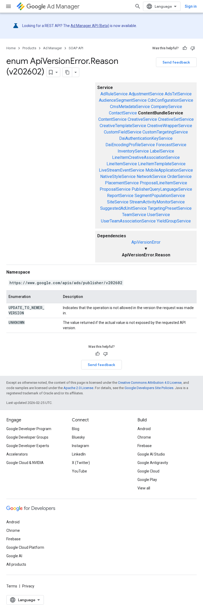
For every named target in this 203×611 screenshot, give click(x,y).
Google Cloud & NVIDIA (25, 463)
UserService (158, 214)
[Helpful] (185, 48)
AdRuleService (114, 93)
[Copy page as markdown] (67, 72)
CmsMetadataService (130, 106)
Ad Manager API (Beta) (90, 26)
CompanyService (166, 106)
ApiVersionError (145, 242)
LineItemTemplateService (162, 163)
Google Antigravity (152, 463)
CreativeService (142, 119)
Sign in (191, 6)
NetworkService (151, 176)
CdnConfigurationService (170, 100)
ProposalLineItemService (163, 182)
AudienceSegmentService (123, 100)
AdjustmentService (146, 93)
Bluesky (78, 437)
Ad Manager (63, 6)
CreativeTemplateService (123, 125)
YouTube (79, 471)
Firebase (144, 446)
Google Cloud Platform (25, 547)
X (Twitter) (81, 463)
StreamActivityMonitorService (157, 201)
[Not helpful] (193, 48)
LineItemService (122, 163)
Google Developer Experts (27, 446)
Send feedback (176, 62)
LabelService (162, 151)
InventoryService (133, 151)
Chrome (144, 437)
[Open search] (138, 6)
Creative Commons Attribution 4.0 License (150, 383)
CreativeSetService (176, 119)
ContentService (112, 119)
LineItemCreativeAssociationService (146, 157)
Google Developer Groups (27, 437)
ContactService (123, 112)
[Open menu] (8, 6)
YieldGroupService (174, 221)
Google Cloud (148, 471)
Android (144, 429)
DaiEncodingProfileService (130, 144)
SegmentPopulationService (160, 195)
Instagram (80, 446)
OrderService (179, 176)
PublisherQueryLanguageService (162, 189)
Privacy (28, 586)
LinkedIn (79, 454)
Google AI (14, 556)
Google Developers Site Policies (148, 388)
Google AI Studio (151, 454)
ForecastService (171, 144)
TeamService (134, 214)
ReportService (120, 195)
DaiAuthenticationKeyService (146, 138)
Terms (11, 586)
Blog (75, 429)
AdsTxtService (178, 93)
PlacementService (122, 182)
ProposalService (115, 189)
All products (16, 564)
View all (143, 488)
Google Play (147, 480)
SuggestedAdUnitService (123, 208)
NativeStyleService (118, 176)
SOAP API (76, 48)
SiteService (117, 201)
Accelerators (17, 454)
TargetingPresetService (170, 208)
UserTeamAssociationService (128, 221)
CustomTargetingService (165, 132)
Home (11, 48)
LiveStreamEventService (121, 170)
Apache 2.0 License (78, 388)
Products (29, 48)
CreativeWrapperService (169, 125)
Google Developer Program (28, 429)
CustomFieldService (122, 132)
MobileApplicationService (169, 170)
